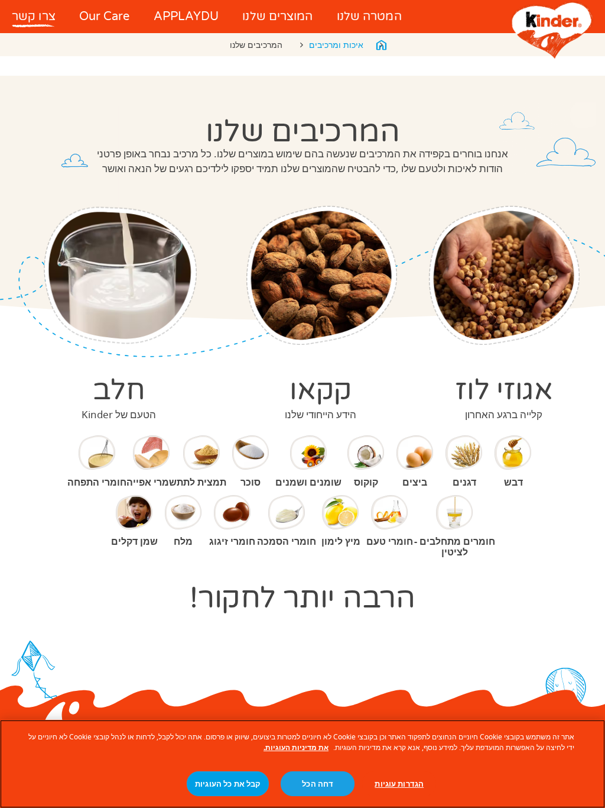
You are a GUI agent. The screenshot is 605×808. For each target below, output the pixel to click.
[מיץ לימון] (341, 512)
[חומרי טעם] (390, 512)
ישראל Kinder (381, 45)
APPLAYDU (186, 16)
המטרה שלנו (369, 16)
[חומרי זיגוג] (233, 512)
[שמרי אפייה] (152, 452)
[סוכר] (251, 452)
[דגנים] (464, 452)
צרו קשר (34, 16)
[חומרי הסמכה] (286, 512)
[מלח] (183, 512)
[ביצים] (415, 452)
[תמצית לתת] (201, 452)
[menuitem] (369, 16)
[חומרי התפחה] (97, 452)
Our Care (104, 16)
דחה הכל (317, 783)
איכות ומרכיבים (336, 44)
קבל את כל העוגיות (228, 783)
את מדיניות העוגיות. (296, 747)
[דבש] (513, 452)
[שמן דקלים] (134, 512)
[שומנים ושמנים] (308, 452)
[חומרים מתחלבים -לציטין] (455, 512)
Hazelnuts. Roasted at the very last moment (503, 275)
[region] (302, 764)
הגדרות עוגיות (399, 783)
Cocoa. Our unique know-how (321, 275)
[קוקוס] (366, 452)
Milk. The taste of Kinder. (120, 275)
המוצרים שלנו (277, 16)
